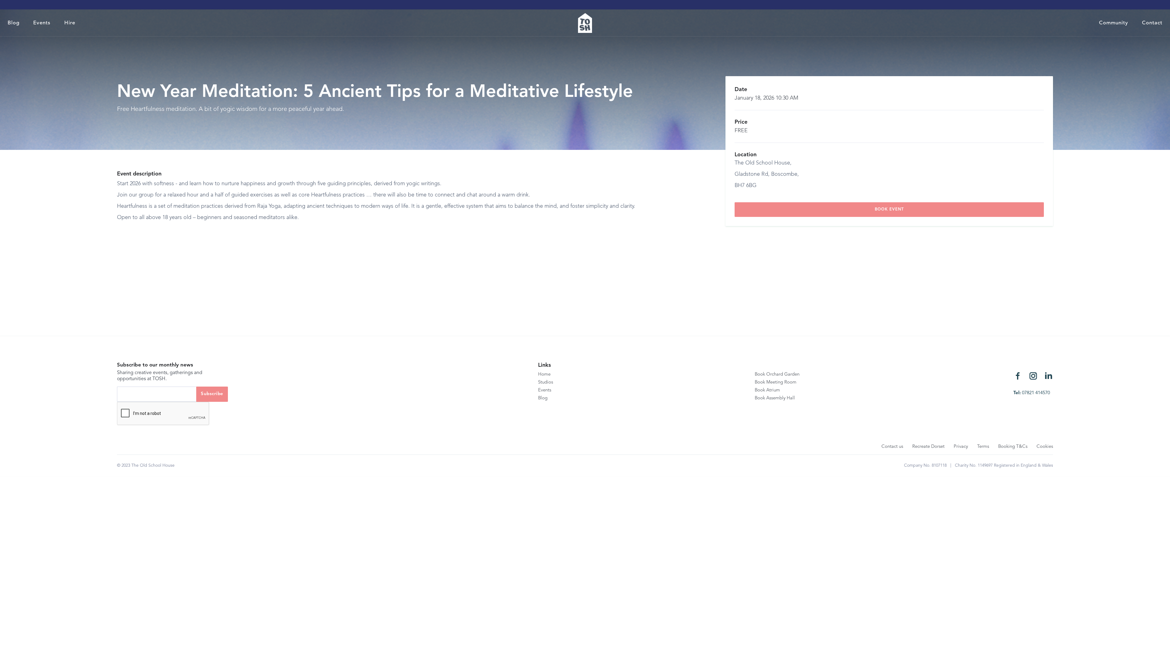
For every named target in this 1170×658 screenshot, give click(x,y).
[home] (585, 23)
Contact (1152, 23)
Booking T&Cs (1012, 446)
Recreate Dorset (928, 446)
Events (42, 23)
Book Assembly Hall (775, 398)
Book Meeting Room (775, 382)
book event (889, 209)
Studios (545, 382)
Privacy (961, 446)
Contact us (892, 446)
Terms (983, 446)
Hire (69, 23)
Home (544, 374)
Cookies (1045, 446)
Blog (14, 23)
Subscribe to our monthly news (155, 365)
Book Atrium (767, 390)
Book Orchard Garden (777, 374)
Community (1113, 23)
